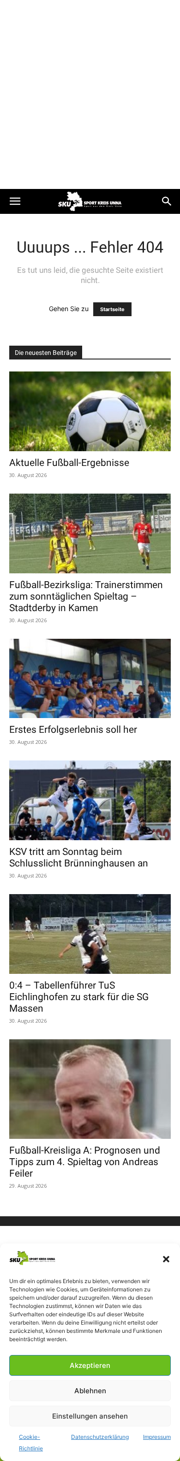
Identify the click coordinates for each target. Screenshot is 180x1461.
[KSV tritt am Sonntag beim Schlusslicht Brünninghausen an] (90, 800)
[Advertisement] (90, 94)
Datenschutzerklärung (100, 1436)
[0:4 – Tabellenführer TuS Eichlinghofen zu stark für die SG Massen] (90, 934)
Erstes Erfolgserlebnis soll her (73, 729)
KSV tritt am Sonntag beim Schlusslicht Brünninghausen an (78, 857)
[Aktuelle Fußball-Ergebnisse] (90, 411)
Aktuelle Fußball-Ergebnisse (69, 462)
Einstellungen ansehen (90, 1416)
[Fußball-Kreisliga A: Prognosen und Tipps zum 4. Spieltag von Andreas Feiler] (90, 1089)
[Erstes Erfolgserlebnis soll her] (90, 679)
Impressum (157, 1436)
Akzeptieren (90, 1365)
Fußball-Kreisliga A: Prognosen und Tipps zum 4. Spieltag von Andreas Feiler (84, 1162)
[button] (166, 1259)
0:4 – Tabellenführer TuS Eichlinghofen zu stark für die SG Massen (79, 997)
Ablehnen (90, 1390)
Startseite (112, 309)
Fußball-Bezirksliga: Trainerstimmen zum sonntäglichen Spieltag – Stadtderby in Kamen (86, 596)
